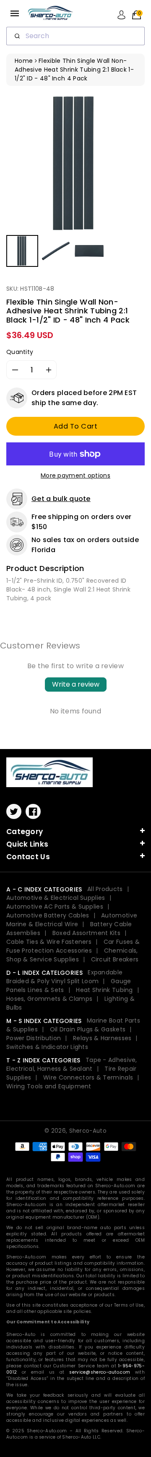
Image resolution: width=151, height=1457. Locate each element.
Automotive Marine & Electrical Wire (71, 919)
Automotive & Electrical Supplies (55, 898)
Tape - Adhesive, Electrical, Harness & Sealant (71, 1064)
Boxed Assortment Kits (86, 933)
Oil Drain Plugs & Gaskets (88, 1029)
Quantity (19, 352)
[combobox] (75, 36)
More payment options (75, 475)
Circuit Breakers (115, 959)
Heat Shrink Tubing (104, 990)
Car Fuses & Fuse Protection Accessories (73, 946)
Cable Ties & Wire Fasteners (48, 942)
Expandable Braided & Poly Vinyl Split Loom (64, 976)
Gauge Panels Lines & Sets (68, 985)
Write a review (75, 684)
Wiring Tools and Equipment (48, 1086)
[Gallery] (75, 181)
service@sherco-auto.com (99, 1372)
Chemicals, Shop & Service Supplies (72, 955)
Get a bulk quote (61, 499)
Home (24, 61)
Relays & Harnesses (102, 1038)
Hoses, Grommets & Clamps (49, 999)
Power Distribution (33, 1038)
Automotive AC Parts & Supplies (54, 906)
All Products (105, 889)
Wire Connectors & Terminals (88, 1077)
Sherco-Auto (88, 1131)
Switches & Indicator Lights (47, 1047)
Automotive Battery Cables (47, 915)
